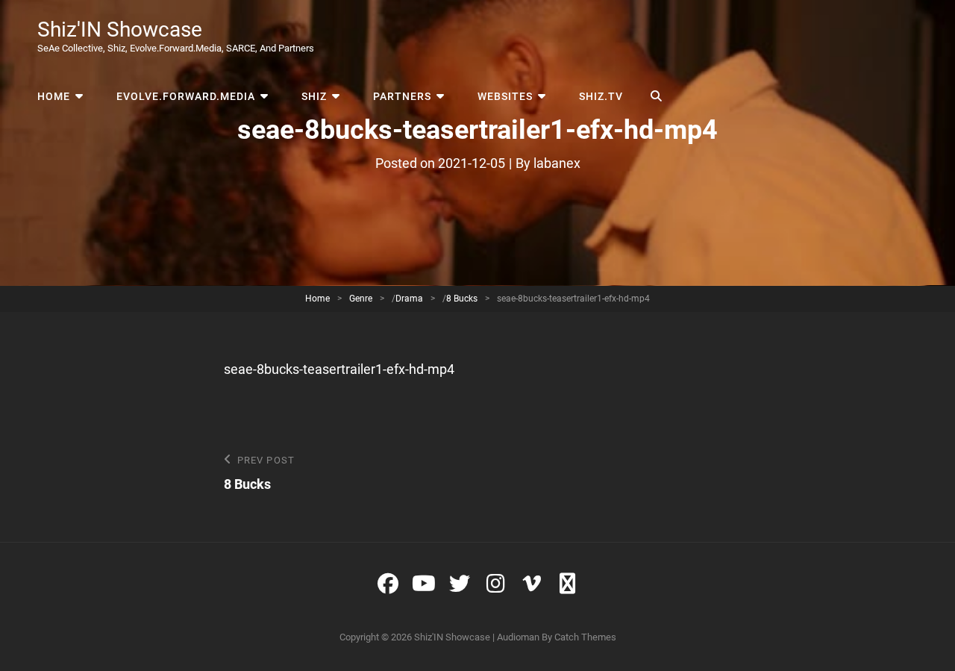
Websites (505, 96)
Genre (360, 298)
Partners (402, 96)
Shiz (314, 96)
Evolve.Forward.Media (185, 96)
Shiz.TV (601, 96)
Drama (409, 298)
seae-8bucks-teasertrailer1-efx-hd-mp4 (339, 369)
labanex (556, 163)
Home (53, 96)
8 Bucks (462, 298)
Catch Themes (585, 637)
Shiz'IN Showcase (119, 29)
